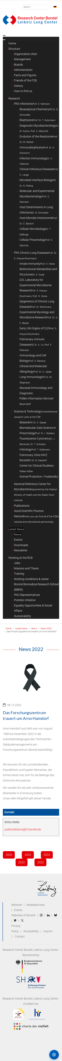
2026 (9, 854)
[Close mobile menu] (4, 39)
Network (16, 904)
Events (18, 910)
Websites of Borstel (23, 915)
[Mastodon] (15, 920)
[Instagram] (41, 915)
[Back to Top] (40, 1054)
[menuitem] (12, 43)
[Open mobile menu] (4, 35)
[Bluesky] (55, 915)
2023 (21, 862)
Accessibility (31, 931)
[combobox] (37, 7)
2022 (40, 862)
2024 (47, 854)
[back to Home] (30, 19)
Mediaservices (36, 904)
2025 (28, 854)
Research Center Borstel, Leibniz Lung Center (30, 949)
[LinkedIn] (48, 915)
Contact (20, 936)
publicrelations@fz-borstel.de (23, 829)
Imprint (47, 931)
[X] (22, 920)
